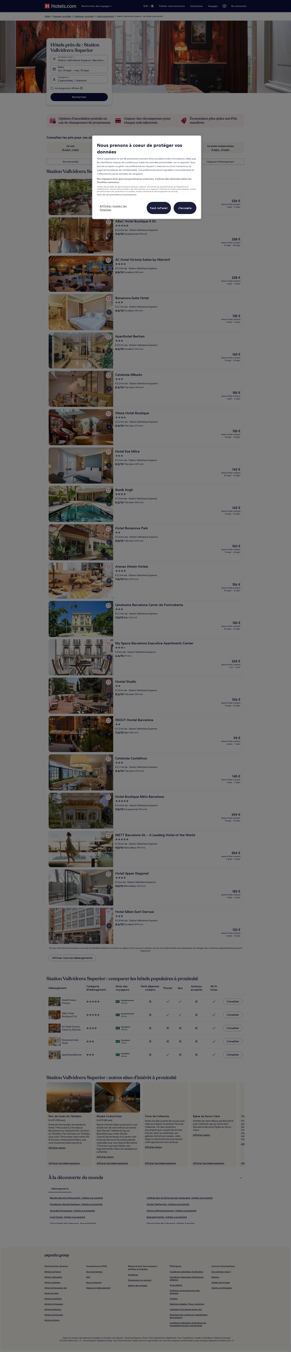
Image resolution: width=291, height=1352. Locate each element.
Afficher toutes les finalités (113, 207)
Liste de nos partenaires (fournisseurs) (116, 194)
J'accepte (185, 208)
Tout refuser (159, 208)
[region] (146, 177)
